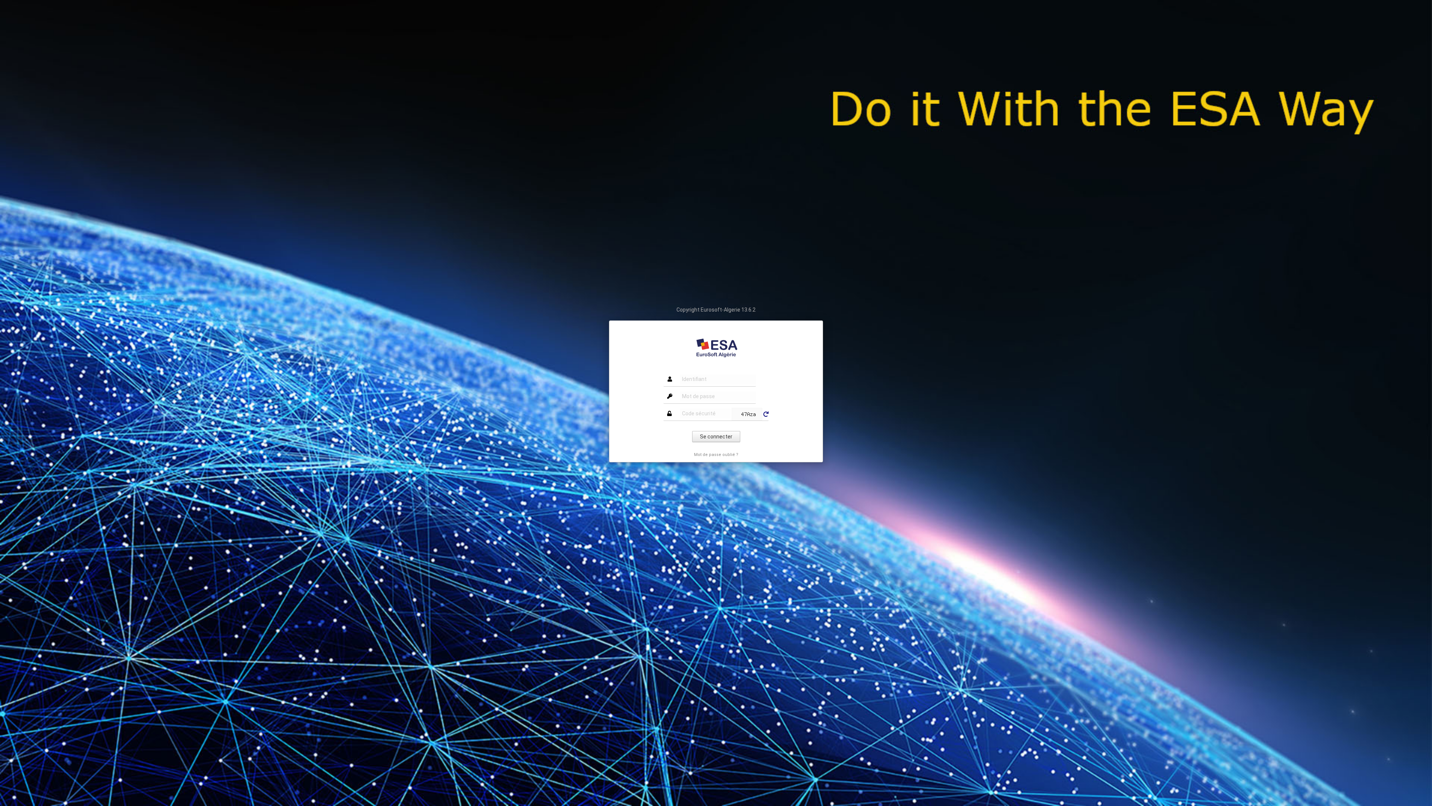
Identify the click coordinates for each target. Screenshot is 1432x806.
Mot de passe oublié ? (716, 454)
